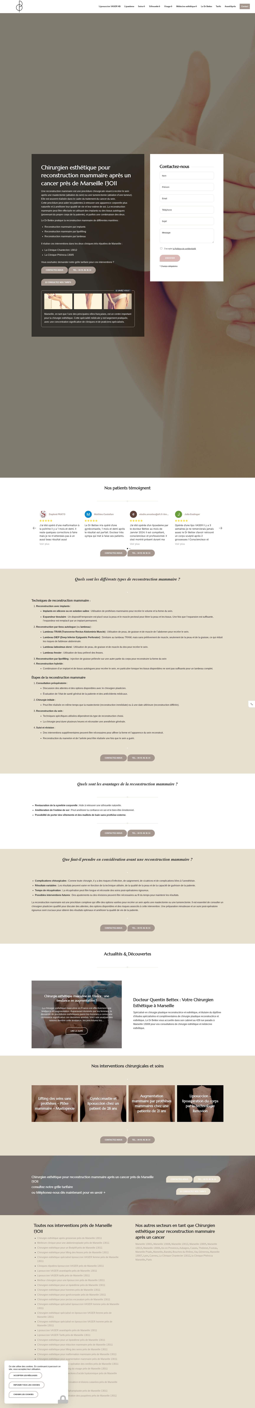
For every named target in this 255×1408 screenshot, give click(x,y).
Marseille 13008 (161, 1244)
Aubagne (184, 1248)
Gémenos (204, 1252)
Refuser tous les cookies (27, 1385)
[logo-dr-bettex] (19, 6)
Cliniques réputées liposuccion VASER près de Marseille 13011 (70, 1266)
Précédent (38, 1014)
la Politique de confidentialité (184, 249)
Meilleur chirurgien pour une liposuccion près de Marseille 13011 (71, 1280)
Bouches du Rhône (183, 1252)
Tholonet (203, 1248)
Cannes (153, 1255)
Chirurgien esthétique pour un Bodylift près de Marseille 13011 (69, 1247)
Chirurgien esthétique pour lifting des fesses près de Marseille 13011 (73, 1252)
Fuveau (213, 1248)
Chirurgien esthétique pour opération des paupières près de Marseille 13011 (77, 1395)
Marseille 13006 (151, 1248)
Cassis (193, 1248)
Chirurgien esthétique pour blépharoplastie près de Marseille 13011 (72, 1391)
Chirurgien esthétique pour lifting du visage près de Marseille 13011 (72, 1368)
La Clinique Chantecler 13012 (174, 1255)
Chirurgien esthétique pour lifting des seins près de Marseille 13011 (72, 1349)
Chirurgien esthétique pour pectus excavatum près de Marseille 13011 (73, 1299)
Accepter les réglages (25, 1375)
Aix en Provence (169, 1248)
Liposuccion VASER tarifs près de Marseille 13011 (63, 1275)
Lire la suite (77, 1033)
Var (195, 1252)
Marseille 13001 (143, 1244)
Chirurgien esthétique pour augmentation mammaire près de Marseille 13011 (77, 1359)
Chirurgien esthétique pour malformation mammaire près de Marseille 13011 (77, 1354)
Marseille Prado (143, 1252)
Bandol (167, 1252)
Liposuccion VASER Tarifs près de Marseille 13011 (63, 1335)
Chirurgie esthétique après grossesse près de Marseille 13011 (69, 1238)
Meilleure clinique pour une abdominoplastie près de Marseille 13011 (73, 1243)
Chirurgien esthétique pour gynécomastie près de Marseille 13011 (71, 1294)
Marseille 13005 (197, 1244)
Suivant (115, 1014)
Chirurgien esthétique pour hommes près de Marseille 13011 (68, 1290)
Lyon (145, 1255)
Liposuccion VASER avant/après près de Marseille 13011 (67, 1271)
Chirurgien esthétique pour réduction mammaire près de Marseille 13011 (75, 1344)
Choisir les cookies (23, 1394)
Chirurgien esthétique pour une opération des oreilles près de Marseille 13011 (77, 1364)
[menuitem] (109, 6)
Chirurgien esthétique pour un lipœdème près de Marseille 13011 (71, 1285)
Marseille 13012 (179, 1244)
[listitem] (251, 704)
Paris (149, 1259)
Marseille (158, 1252)
